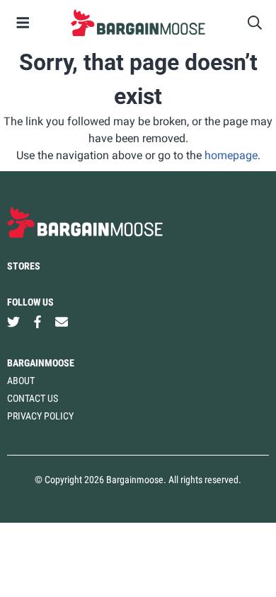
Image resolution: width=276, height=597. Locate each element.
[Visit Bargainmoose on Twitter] (13, 322)
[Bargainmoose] (138, 22)
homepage (231, 155)
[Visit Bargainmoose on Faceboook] (37, 322)
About (21, 380)
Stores (23, 266)
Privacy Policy (40, 416)
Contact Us (32, 398)
